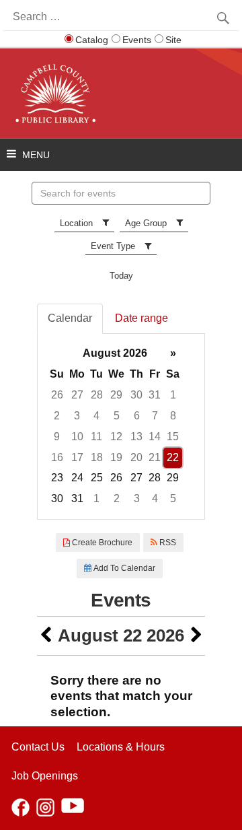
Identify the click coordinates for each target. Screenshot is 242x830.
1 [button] (173, 395)
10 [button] (77, 436)
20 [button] (136, 457)
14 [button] (155, 436)
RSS (166, 542)
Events (136, 39)
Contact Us (38, 747)
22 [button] (173, 457)
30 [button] (136, 395)
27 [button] (77, 395)
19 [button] (116, 457)
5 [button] (117, 415)
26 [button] (57, 395)
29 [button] (116, 395)
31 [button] (155, 395)
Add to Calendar (123, 568)
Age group (146, 223)
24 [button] (77, 477)
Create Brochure (101, 542)
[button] (45, 635)
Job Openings (44, 776)
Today (121, 276)
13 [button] (136, 436)
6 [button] (137, 415)
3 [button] (77, 415)
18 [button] (97, 457)
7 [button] (155, 415)
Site (173, 39)
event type (113, 246)
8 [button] (173, 415)
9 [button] (57, 436)
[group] (121, 426)
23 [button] (57, 477)
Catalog (91, 39)
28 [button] (97, 395)
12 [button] (116, 436)
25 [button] (97, 477)
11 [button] (96, 436)
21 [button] (155, 457)
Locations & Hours (121, 747)
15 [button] (173, 436)
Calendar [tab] (70, 318)
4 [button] (96, 415)
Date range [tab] (141, 318)
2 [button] (57, 415)
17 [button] (77, 457)
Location (76, 223)
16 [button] (57, 457)
